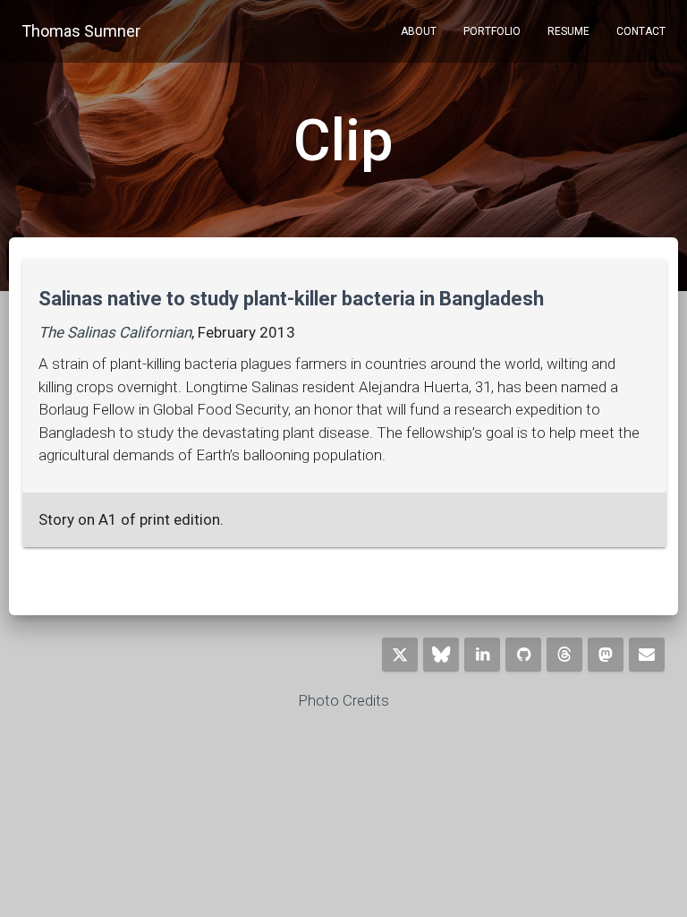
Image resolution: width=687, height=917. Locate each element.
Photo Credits (343, 700)
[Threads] (564, 655)
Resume (568, 31)
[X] (400, 655)
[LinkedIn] (482, 655)
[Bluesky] (441, 655)
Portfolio (492, 31)
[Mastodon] (605, 655)
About (419, 31)
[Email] (647, 655)
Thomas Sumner (80, 30)
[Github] (523, 655)
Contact (641, 31)
